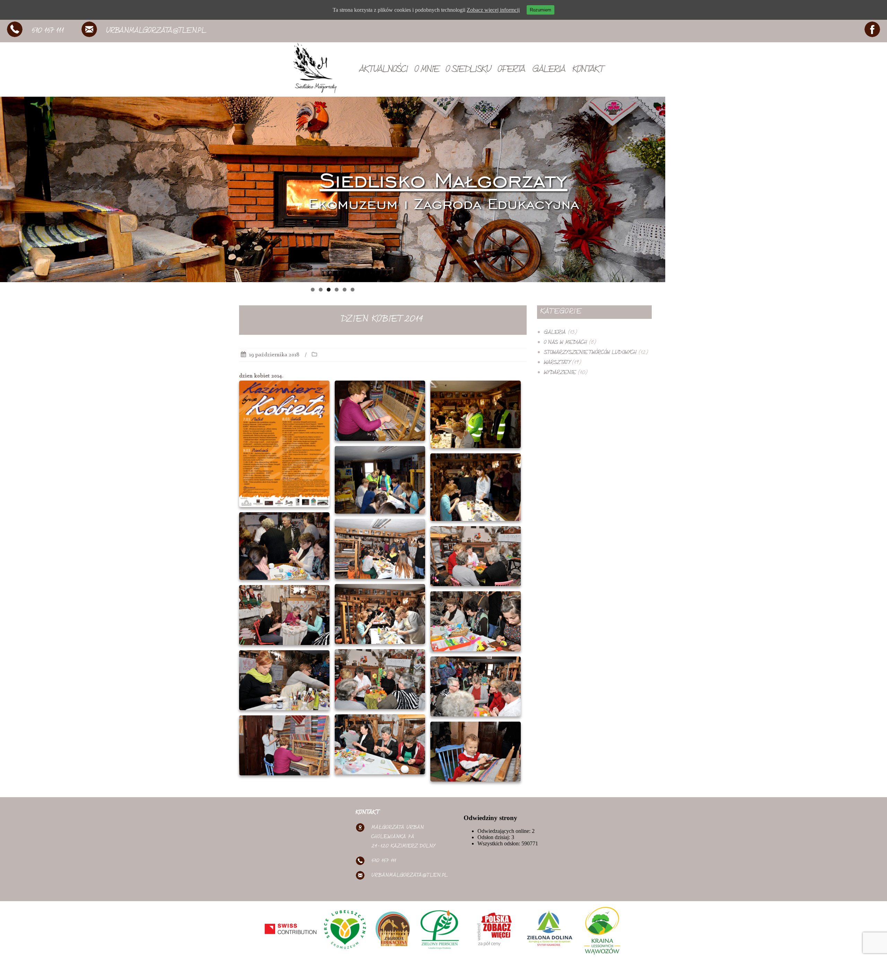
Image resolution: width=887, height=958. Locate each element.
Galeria (549, 70)
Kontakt (587, 70)
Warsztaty (557, 363)
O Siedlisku (468, 70)
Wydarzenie (560, 373)
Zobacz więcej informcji (493, 10)
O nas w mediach (565, 343)
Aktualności (383, 70)
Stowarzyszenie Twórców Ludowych (590, 353)
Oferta (512, 70)
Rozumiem (540, 9)
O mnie (427, 70)
